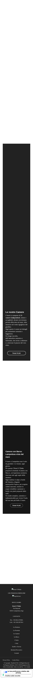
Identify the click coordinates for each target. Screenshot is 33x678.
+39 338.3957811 (18, 622)
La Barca (16, 637)
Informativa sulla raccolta (11, 676)
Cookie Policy (15, 660)
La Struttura (16, 627)
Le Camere (16, 633)
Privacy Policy (6, 660)
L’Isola (17, 640)
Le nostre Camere (15, 312)
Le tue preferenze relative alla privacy (18, 672)
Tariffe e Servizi (16, 646)
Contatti (16, 653)
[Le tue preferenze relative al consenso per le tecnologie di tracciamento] (3, 675)
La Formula (16, 630)
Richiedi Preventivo (16, 650)
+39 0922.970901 (18, 620)
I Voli (16, 643)
